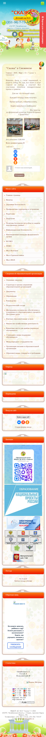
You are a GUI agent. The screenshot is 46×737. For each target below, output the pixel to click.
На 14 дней (23, 579)
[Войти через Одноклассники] (15, 162)
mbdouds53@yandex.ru (26, 719)
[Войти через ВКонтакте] (15, 155)
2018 (15, 73)
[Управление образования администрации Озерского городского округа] (11, 543)
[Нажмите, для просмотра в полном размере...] (14, 118)
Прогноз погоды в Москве (23, 581)
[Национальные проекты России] (23, 515)
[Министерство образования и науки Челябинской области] (23, 536)
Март (21, 73)
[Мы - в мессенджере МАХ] (23, 484)
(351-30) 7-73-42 (18, 22)
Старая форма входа (23, 427)
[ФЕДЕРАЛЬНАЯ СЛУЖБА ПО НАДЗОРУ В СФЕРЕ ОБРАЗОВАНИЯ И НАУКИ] (29, 550)
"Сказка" (23, 13)
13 (25, 73)
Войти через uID (23, 417)
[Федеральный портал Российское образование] (23, 543)
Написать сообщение (15, 645)
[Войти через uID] (15, 151)
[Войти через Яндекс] (15, 159)
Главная (9, 73)
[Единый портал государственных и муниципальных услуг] (23, 529)
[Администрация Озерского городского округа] (35, 536)
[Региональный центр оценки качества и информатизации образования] (17, 550)
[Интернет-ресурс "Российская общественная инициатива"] (35, 543)
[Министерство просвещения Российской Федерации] (10, 536)
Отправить (19, 175)
